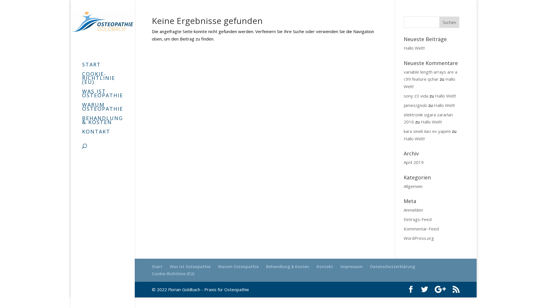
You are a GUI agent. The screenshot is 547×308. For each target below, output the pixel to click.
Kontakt (96, 132)
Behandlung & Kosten (102, 120)
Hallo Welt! (414, 48)
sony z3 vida (416, 96)
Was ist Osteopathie (102, 94)
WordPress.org (419, 238)
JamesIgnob (415, 105)
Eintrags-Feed (418, 219)
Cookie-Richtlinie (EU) (98, 78)
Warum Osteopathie (102, 107)
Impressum (351, 266)
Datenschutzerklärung (392, 266)
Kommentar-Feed (421, 229)
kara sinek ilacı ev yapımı (427, 131)
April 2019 (414, 162)
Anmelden (413, 210)
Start (91, 65)
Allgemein (413, 186)
